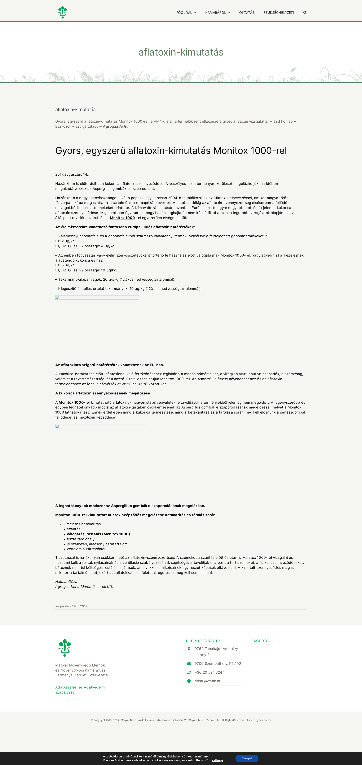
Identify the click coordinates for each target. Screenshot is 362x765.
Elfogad (247, 758)
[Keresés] (305, 12)
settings (217, 760)
